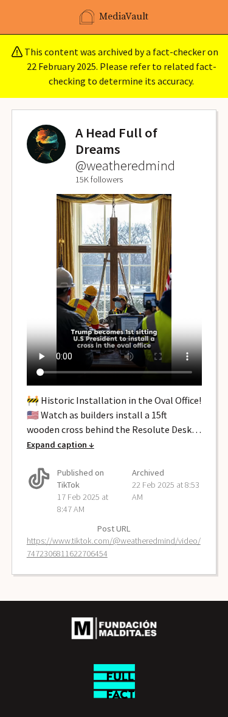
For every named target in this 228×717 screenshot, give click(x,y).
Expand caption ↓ (60, 444)
